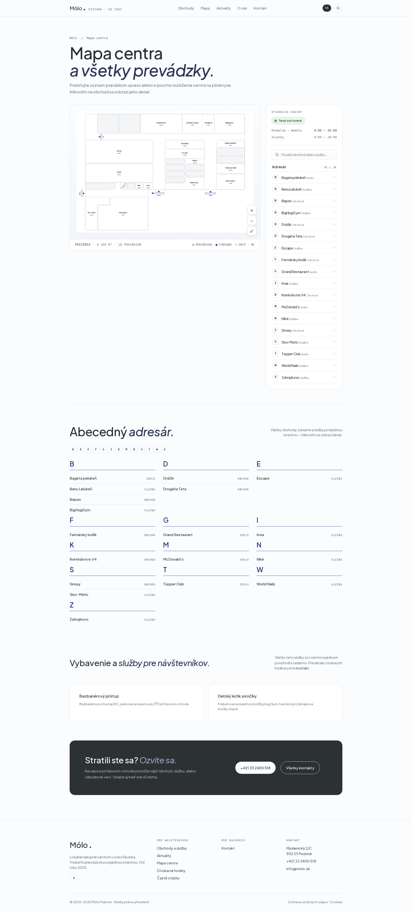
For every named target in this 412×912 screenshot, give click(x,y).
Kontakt (260, 8)
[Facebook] (74, 878)
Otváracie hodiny (171, 870)
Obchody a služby (172, 848)
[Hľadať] (338, 8)
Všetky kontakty (300, 767)
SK (327, 8)
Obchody (186, 8)
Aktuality (223, 8)
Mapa (205, 8)
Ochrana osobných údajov (308, 902)
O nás (242, 8)
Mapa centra (167, 863)
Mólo (96, 8)
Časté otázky (168, 878)
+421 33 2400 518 (255, 767)
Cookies (336, 902)
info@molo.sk (298, 868)
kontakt (302, 668)
